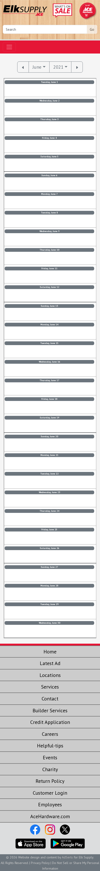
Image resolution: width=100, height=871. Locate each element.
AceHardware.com (50, 816)
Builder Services (50, 710)
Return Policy (50, 781)
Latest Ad (50, 663)
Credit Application (50, 722)
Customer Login (50, 793)
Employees (50, 804)
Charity (50, 769)
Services (50, 686)
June (37, 67)
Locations (50, 675)
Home (50, 651)
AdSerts (67, 857)
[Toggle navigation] (9, 47)
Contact (50, 698)
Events (50, 757)
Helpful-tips (50, 745)
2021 (58, 67)
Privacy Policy (40, 863)
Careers (50, 734)
